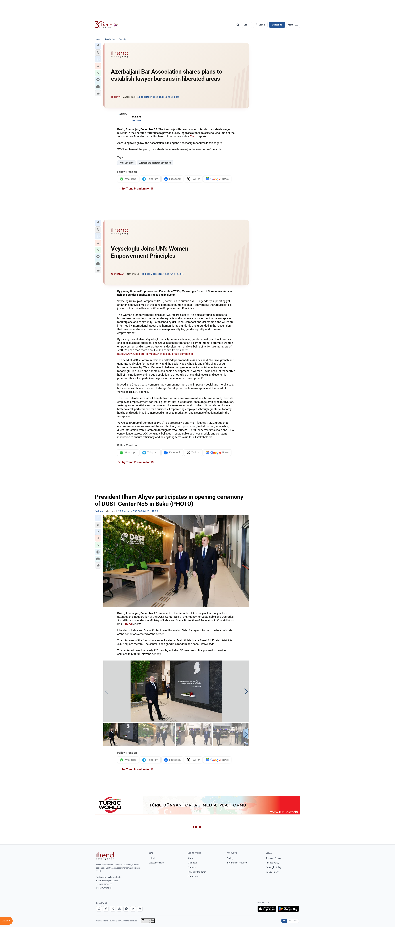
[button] (98, 46)
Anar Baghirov (126, 163)
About (190, 858)
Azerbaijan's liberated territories (155, 163)
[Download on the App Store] (267, 909)
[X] (112, 909)
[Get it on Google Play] (288, 909)
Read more (136, 120)
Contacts (192, 867)
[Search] (238, 25)
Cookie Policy (272, 872)
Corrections (193, 876)
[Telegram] (126, 909)
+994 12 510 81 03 (104, 884)
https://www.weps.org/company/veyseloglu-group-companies (155, 353)
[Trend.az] (106, 24)
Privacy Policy (272, 862)
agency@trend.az (103, 888)
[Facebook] (106, 909)
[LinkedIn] (133, 909)
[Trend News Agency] (105, 856)
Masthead (192, 862)
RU (295, 921)
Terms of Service (273, 858)
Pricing (230, 858)
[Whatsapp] (99, 909)
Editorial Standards (197, 872)
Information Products (237, 862)
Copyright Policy (273, 867)
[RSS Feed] (140, 909)
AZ (290, 921)
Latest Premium (156, 862)
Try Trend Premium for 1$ (137, 188)
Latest (152, 858)
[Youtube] (119, 909)
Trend (193, 136)
